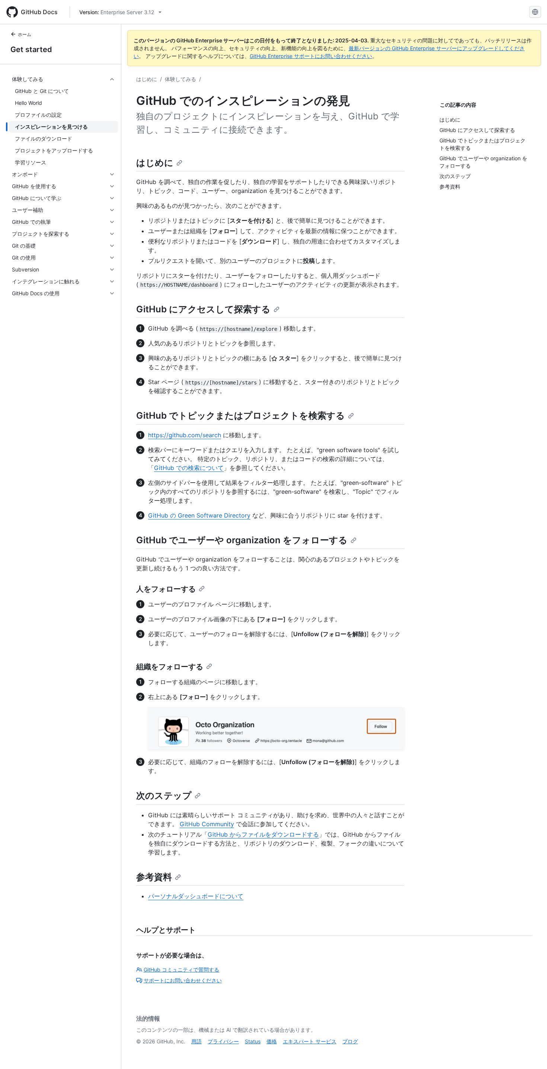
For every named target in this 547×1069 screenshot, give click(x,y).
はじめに (146, 79)
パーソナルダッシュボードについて (195, 896)
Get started (31, 49)
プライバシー (223, 1041)
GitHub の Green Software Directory (199, 515)
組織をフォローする (169, 666)
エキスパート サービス (309, 1041)
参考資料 (154, 877)
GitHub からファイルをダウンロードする (263, 834)
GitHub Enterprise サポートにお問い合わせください (311, 56)
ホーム (24, 34)
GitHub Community (207, 824)
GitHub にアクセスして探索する (203, 309)
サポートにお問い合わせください (183, 980)
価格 (271, 1041)
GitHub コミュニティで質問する (181, 969)
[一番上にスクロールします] (530, 1052)
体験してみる (180, 79)
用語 (196, 1041)
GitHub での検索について (189, 467)
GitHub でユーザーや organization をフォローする (242, 540)
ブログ (350, 1041)
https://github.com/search (184, 435)
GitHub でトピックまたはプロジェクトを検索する (240, 415)
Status (252, 1041)
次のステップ (164, 795)
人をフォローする (166, 589)
